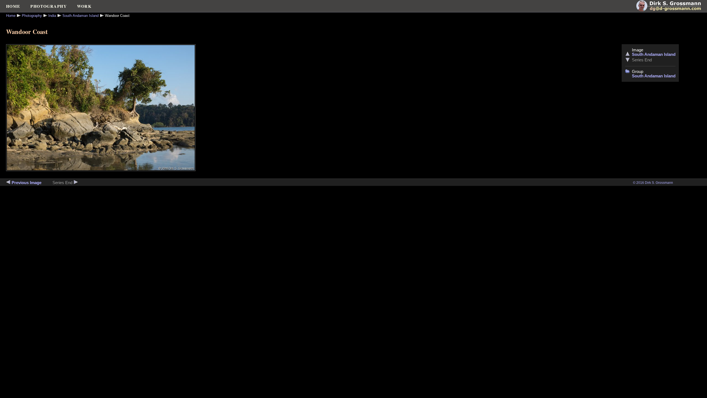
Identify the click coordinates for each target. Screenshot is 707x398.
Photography (32, 16)
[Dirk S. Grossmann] (671, 10)
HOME (13, 6)
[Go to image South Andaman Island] (627, 54)
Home (10, 16)
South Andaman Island (80, 16)
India (52, 16)
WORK (84, 6)
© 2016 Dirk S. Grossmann (653, 183)
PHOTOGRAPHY (48, 6)
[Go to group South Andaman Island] (627, 72)
